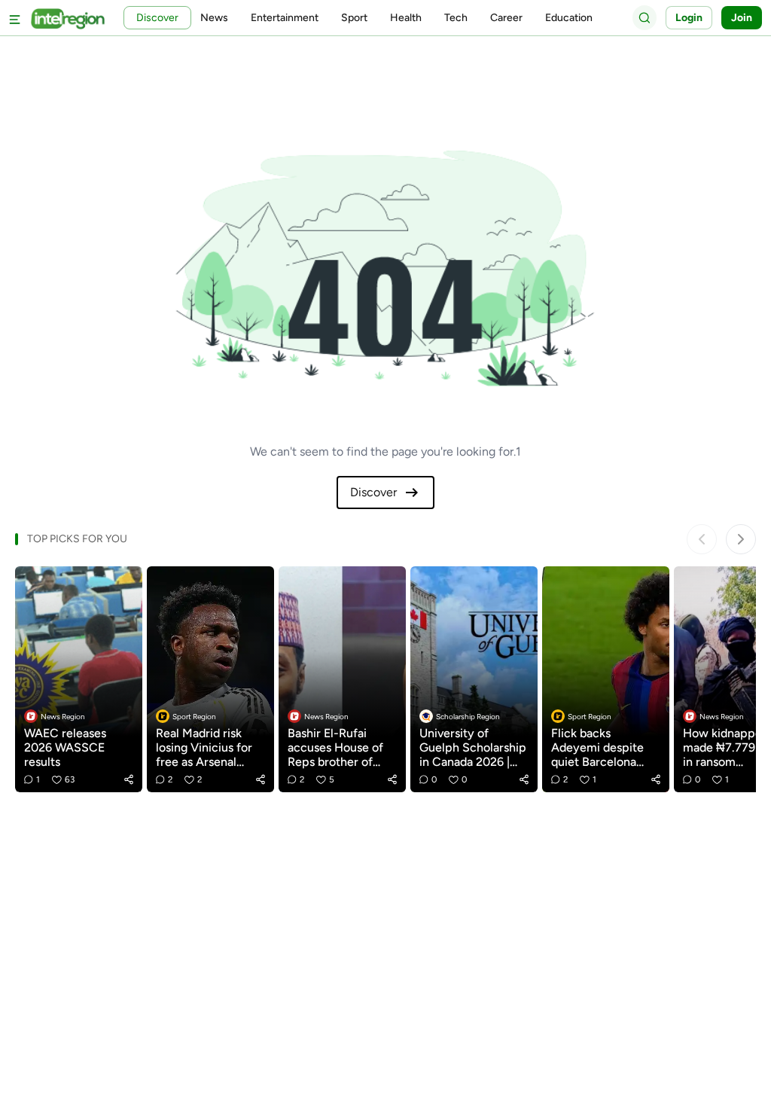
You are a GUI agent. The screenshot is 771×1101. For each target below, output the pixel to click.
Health (406, 17)
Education (569, 17)
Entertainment (284, 17)
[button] (128, 779)
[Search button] (644, 17)
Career (506, 17)
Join (741, 17)
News (214, 17)
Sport (354, 17)
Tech (456, 17)
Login (688, 17)
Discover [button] (157, 17)
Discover (373, 492)
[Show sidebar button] (15, 18)
